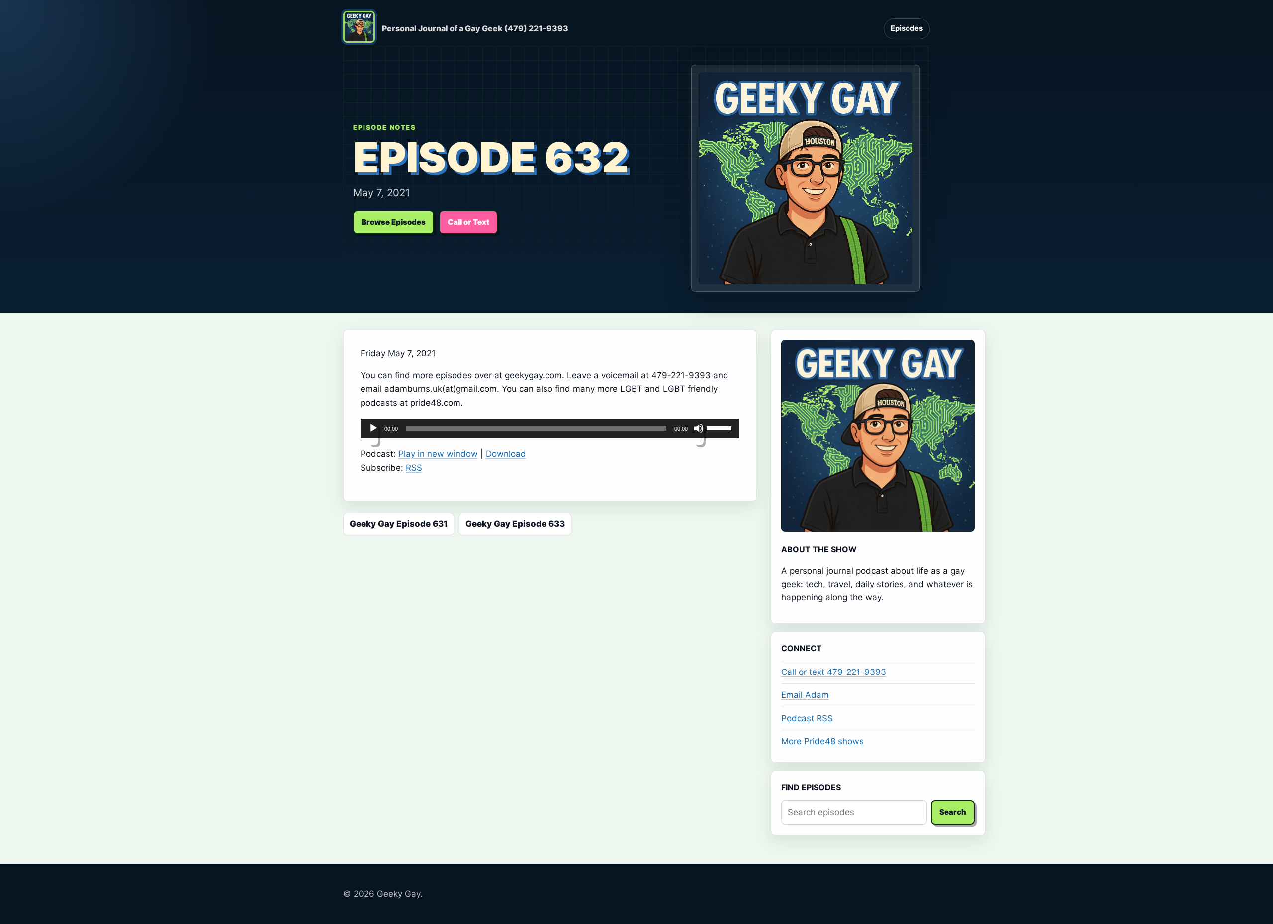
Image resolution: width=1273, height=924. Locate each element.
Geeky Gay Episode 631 (399, 524)
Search (952, 812)
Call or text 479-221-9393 (833, 672)
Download (506, 454)
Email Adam (805, 695)
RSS (414, 468)
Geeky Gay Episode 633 (515, 524)
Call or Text (468, 222)
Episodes (907, 28)
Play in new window (438, 454)
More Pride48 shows (822, 741)
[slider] (720, 427)
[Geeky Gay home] (359, 29)
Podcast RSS (807, 718)
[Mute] (699, 434)
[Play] (373, 434)
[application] (550, 428)
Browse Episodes (394, 222)
